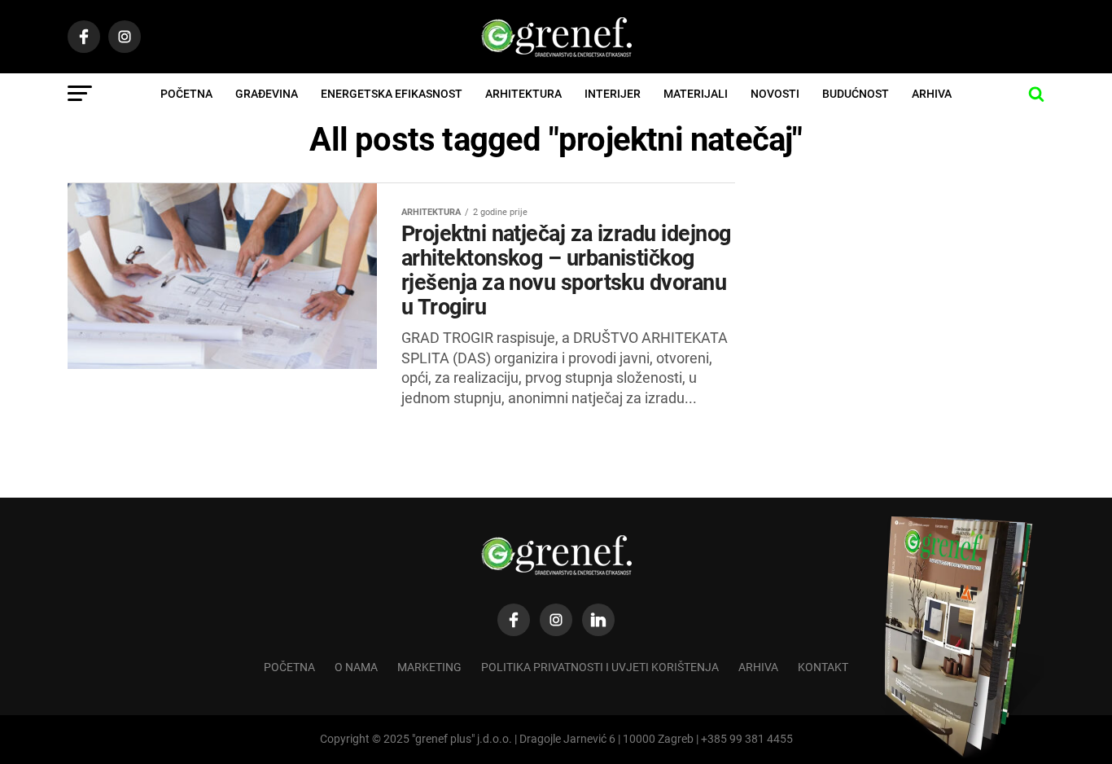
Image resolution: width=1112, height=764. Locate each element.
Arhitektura (523, 93)
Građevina (266, 93)
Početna (186, 93)
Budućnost (855, 93)
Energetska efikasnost (391, 93)
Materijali (695, 93)
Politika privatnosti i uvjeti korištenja (600, 667)
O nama (356, 667)
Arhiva (932, 93)
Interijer (612, 93)
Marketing (429, 667)
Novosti (775, 93)
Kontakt (823, 667)
